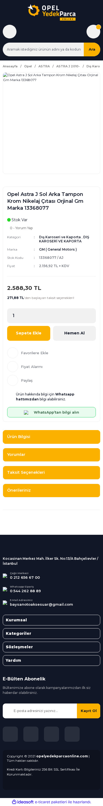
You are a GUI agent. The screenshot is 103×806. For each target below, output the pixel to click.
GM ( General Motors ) (58, 249)
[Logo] (51, 12)
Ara (92, 49)
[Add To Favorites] (51, 352)
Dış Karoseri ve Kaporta (60, 237)
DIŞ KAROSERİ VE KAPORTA (64, 239)
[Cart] (93, 31)
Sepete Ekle (28, 333)
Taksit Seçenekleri (26, 472)
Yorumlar (16, 454)
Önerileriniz (19, 490)
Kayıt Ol (89, 710)
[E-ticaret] (51, 801)
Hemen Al (74, 333)
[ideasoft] (23, 802)
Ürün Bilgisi (18, 436)
